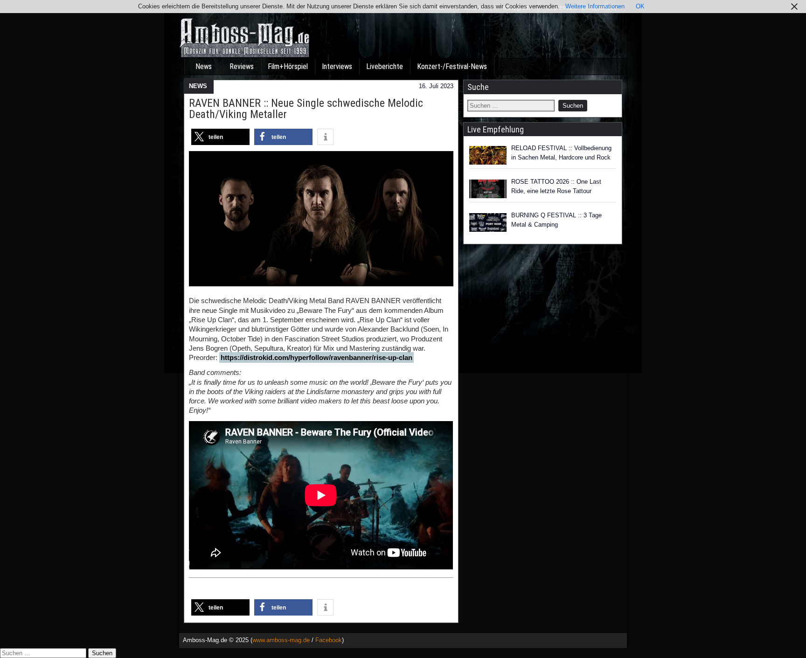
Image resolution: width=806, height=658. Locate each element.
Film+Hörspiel (288, 66)
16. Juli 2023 (436, 86)
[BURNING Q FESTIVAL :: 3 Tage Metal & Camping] (488, 222)
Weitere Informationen (595, 6)
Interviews (337, 66)
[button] (220, 137)
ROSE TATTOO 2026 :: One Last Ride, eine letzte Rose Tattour (556, 186)
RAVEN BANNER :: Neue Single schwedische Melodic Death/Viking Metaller (306, 109)
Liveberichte (384, 66)
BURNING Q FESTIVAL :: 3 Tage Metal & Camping (556, 220)
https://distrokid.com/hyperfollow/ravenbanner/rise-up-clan (316, 357)
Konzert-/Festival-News (452, 66)
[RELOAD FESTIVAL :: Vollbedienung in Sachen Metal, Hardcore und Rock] (488, 155)
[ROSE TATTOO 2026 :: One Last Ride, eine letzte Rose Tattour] (488, 189)
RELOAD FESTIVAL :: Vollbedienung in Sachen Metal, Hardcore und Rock (561, 153)
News (203, 66)
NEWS (198, 86)
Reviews (241, 66)
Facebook (328, 640)
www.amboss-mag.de (281, 640)
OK (640, 6)
